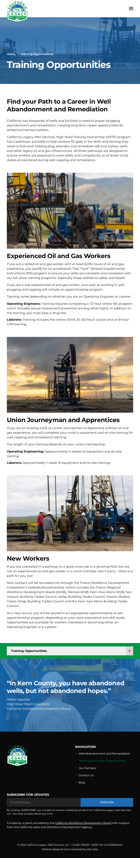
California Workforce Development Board (83, 823)
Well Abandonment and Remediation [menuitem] (104, 753)
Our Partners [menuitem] (87, 768)
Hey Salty (92, 849)
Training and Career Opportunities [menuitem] (102, 760)
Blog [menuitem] (82, 782)
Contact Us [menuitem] (86, 775)
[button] (131, 8)
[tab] (70, 650)
